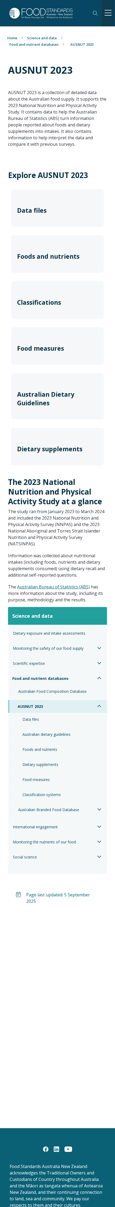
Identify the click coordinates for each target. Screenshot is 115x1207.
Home (12, 38)
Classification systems (41, 794)
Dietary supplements (40, 764)
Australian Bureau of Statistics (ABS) (53, 587)
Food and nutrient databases (34, 44)
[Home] (47, 13)
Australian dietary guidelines (46, 734)
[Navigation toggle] (108, 13)
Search (95, 13)
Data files (30, 719)
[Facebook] (45, 1148)
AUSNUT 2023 (30, 706)
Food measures (36, 779)
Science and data (42, 38)
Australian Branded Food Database (48, 809)
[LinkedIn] (56, 1148)
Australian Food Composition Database (52, 691)
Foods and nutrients (39, 749)
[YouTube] (68, 1148)
